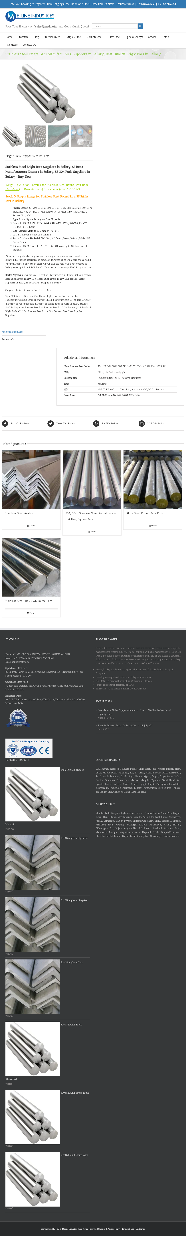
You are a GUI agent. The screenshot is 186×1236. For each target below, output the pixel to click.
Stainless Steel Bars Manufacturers (60, 307)
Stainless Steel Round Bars (40, 311)
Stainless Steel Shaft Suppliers (68, 311)
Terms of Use (128, 1229)
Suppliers (10, 315)
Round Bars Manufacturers (33, 300)
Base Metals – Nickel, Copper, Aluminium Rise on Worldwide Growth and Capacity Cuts (134, 712)
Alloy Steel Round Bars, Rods (144, 513)
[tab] (24, 332)
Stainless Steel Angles (19, 513)
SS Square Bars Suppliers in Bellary (62, 303)
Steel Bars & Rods (42, 290)
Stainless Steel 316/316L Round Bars (28, 601)
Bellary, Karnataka (24, 290)
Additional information (12, 331)
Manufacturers (12, 300)
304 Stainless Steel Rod (22, 296)
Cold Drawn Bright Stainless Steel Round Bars (56, 296)
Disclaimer (140, 1229)
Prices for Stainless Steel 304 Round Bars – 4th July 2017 (125, 725)
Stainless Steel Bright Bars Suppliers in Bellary (37, 167)
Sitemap (102, 1229)
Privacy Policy (114, 1229)
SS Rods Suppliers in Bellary (30, 303)
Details (32, 525)
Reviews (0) (8, 339)
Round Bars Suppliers (58, 300)
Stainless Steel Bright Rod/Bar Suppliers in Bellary (48, 275)
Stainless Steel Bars (34, 307)
